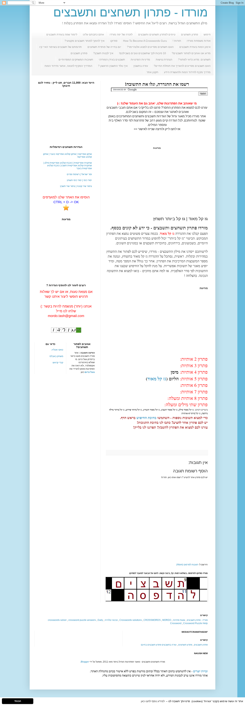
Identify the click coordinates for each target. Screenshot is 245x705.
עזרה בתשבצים (169, 644)
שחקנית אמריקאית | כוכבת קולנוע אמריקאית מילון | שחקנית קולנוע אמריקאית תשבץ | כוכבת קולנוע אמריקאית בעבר (67, 165)
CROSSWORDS (152, 620)
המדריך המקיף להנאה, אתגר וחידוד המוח (68, 65)
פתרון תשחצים (189, 34)
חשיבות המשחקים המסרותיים (76, 59)
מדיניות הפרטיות (140, 59)
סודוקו (113, 40)
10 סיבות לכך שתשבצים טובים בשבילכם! (142, 53)
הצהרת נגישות (164, 59)
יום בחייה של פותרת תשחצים (104, 46)
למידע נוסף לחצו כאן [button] (153, 701)
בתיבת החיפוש (146, 417)
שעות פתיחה (179, 620)
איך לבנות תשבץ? (103, 53)
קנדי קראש (58, 362)
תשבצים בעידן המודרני (112, 59)
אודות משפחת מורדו (199, 40)
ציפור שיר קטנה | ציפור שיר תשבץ (76, 186)
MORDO (166, 620)
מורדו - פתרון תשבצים (197, 620)
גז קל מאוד (156, 378)
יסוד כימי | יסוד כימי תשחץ (79, 180)
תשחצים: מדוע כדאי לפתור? (194, 59)
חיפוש (207, 34)
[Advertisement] (157, 183)
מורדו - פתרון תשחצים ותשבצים (130, 12)
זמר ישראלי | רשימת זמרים (79, 174)
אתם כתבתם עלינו (93, 34)
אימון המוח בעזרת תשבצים (195, 46)
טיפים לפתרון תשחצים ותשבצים (156, 34)
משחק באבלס (56, 356)
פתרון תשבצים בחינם (151, 644)
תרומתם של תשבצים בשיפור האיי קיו (60, 46)
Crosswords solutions (130, 620)
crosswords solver (57, 620)
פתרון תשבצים (79, 53)
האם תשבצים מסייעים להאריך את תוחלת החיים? (182, 65)
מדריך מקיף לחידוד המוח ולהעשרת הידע (187, 72)
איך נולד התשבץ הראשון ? (113, 65)
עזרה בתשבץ (140, 65)
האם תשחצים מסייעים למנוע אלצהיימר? (150, 46)
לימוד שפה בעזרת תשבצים (61, 34)
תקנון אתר (152, 72)
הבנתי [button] (17, 701)
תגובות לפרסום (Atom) (187, 564)
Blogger (85, 661)
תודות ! (177, 40)
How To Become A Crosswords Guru (145, 40)
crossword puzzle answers (82, 620)
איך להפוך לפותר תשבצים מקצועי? (85, 40)
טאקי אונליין (57, 349)
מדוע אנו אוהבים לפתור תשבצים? (191, 53)
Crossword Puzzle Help (195, 623)
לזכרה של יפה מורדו (121, 34)
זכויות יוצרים (200, 671)
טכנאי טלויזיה (111, 620)
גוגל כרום (90, 372)
